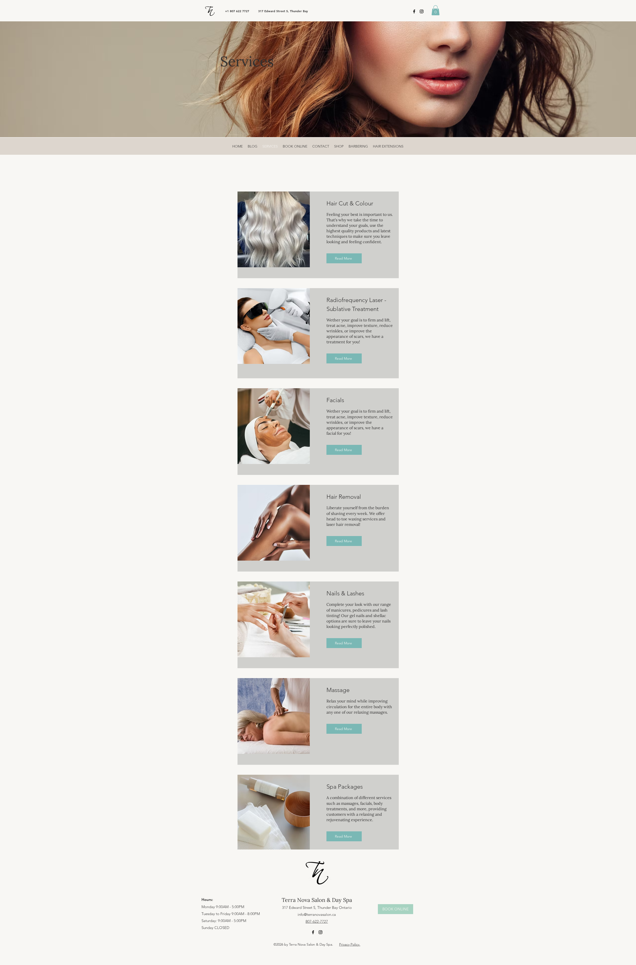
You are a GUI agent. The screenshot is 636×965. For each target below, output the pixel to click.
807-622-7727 (317, 921)
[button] (435, 10)
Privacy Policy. (349, 944)
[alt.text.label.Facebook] (414, 11)
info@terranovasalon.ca (317, 914)
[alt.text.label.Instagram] (421, 11)
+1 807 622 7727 (237, 11)
